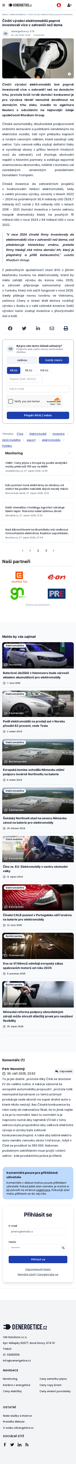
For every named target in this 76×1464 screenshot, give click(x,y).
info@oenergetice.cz (17, 1360)
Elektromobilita (17, 14)
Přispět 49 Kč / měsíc (38, 415)
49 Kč (13, 370)
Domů (5, 14)
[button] (22, 550)
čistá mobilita (11, 440)
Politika (7, 446)
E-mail (13, 1226)
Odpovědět (66, 1071)
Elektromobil (38, 434)
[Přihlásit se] (69, 5)
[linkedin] (38, 328)
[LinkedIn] (21, 1444)
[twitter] (24, 328)
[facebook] (10, 328)
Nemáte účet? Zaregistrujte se (38, 1274)
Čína (20, 434)
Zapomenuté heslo (38, 1269)
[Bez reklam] (59, 5)
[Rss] (28, 1444)
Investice (59, 434)
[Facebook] (6, 1444)
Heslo (12, 1242)
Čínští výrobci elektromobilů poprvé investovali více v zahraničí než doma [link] (51, 14)
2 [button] (38, 550)
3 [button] (46, 550)
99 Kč (28, 370)
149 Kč (44, 370)
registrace (43, 1190)
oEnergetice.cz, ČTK (22, 31)
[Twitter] (14, 1444)
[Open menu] (4, 5)
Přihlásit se (38, 1259)
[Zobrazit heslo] (63, 1247)
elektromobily (51, 440)
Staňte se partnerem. (38, 604)
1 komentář (38, 35)
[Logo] (20, 5)
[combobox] (38, 453)
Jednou (22, 360)
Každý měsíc (54, 360)
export (31, 440)
